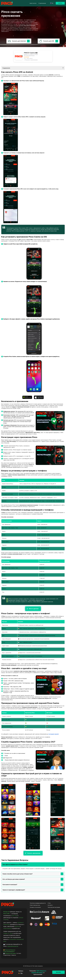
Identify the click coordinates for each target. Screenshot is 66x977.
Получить (33, 488)
